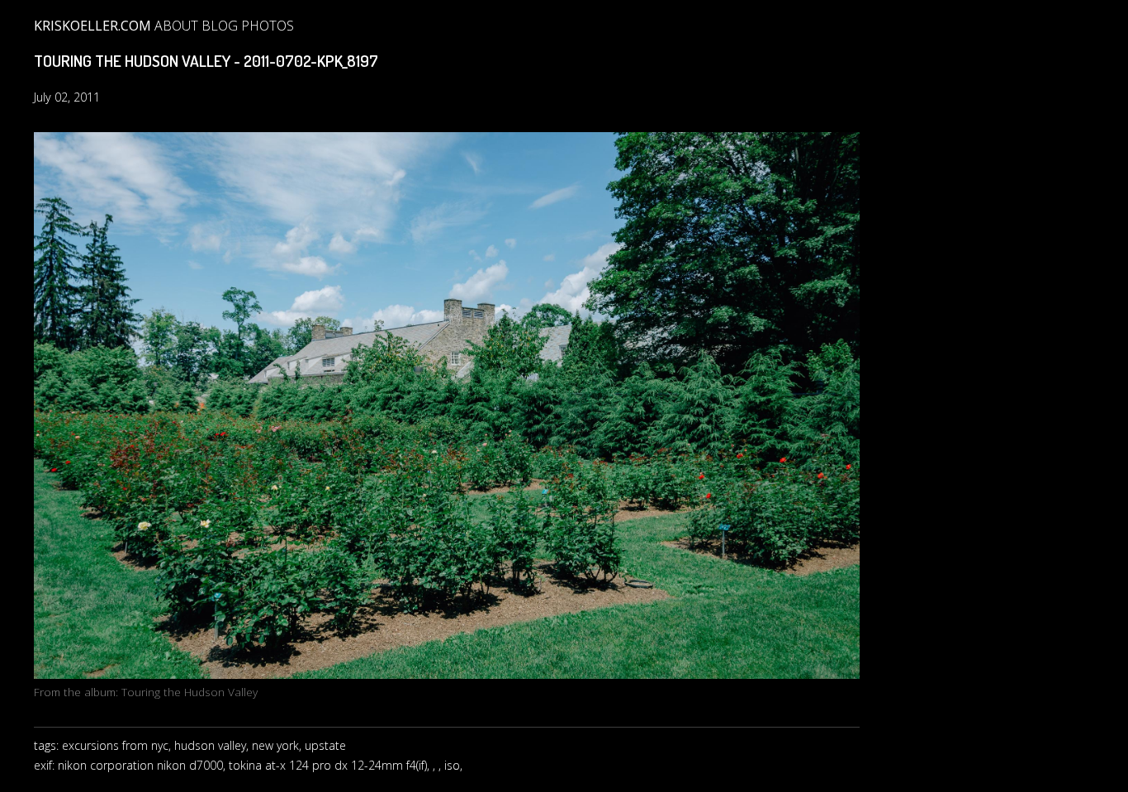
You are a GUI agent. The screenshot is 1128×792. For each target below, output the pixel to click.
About (176, 26)
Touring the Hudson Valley (189, 692)
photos (267, 26)
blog (219, 26)
